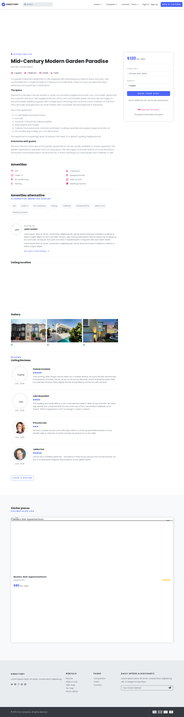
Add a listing (171, 4)
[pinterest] (22, 684)
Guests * (131, 81)
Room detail (72, 691)
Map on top (71, 681)
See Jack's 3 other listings (35, 251)
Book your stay (148, 93)
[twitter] (12, 684)
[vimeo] (25, 684)
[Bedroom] (48, 344)
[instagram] (18, 684)
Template (110, 4)
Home (97, 4)
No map (70, 688)
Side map (70, 685)
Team (96, 681)
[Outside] (64, 330)
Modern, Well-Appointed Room (30, 576)
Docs (134, 4)
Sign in (145, 4)
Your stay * (133, 69)
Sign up (154, 4)
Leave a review (22, 478)
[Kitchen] (12, 344)
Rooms (69, 678)
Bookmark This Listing (149, 109)
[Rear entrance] (100, 330)
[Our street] (28, 330)
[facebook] (15, 684)
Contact (126, 4)
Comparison (100, 678)
